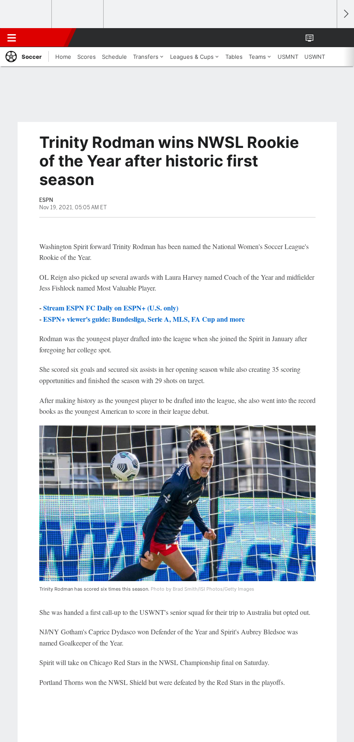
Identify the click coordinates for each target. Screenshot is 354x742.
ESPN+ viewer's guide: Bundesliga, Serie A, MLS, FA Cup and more (144, 319)
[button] (325, 37)
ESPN (46, 37)
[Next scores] (345, 14)
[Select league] (26, 14)
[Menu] (11, 37)
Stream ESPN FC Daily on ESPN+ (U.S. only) (110, 308)
